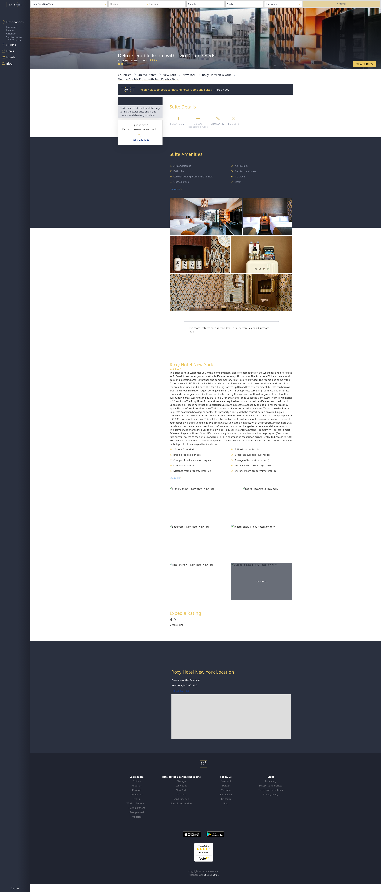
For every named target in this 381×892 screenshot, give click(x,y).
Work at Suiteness (137, 803)
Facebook (226, 781)
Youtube (226, 790)
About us (137, 785)
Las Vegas (11, 27)
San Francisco (14, 37)
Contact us (137, 794)
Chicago (181, 781)
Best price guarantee (270, 785)
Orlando (11, 33)
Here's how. (221, 89)
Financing (270, 781)
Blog (225, 803)
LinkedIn (226, 799)
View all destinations (181, 803)
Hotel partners (136, 808)
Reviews (136, 790)
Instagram (226, 794)
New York (11, 30)
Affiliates (137, 816)
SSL (206, 874)
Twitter (226, 785)
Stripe (216, 874)
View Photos (364, 64)
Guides (137, 781)
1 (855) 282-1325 (140, 139)
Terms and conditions (270, 790)
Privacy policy (270, 794)
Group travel (136, 812)
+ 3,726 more (13, 40)
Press (136, 799)
